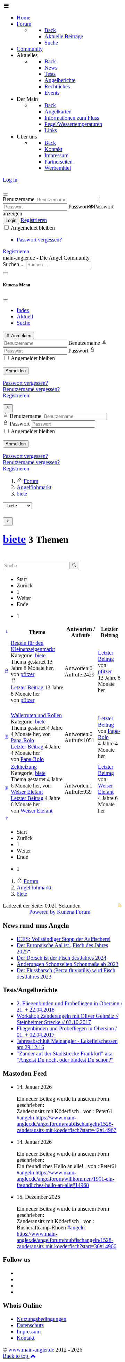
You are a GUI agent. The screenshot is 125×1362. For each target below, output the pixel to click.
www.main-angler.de (32, 1350)
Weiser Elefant (27, 792)
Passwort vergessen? (39, 240)
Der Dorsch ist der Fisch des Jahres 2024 (61, 958)
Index (23, 310)
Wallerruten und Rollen (36, 715)
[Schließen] (5, 194)
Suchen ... (14, 264)
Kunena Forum (73, 912)
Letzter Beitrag (27, 687)
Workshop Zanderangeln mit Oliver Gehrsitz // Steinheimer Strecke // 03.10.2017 (67, 1019)
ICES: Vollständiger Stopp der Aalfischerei (63, 939)
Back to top (16, 1356)
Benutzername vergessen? (31, 389)
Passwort (78, 206)
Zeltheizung (24, 767)
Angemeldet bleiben (32, 228)
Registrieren (33, 220)
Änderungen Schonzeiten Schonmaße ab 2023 (67, 964)
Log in (10, 180)
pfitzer (27, 674)
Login (11, 220)
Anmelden (16, 370)
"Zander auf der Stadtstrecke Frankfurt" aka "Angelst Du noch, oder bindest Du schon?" (65, 1057)
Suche (23, 323)
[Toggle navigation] (5, 273)
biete (14, 539)
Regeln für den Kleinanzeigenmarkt (33, 646)
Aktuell (25, 316)
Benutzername (18, 199)
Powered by (42, 912)
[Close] (5, 300)
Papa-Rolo (22, 740)
